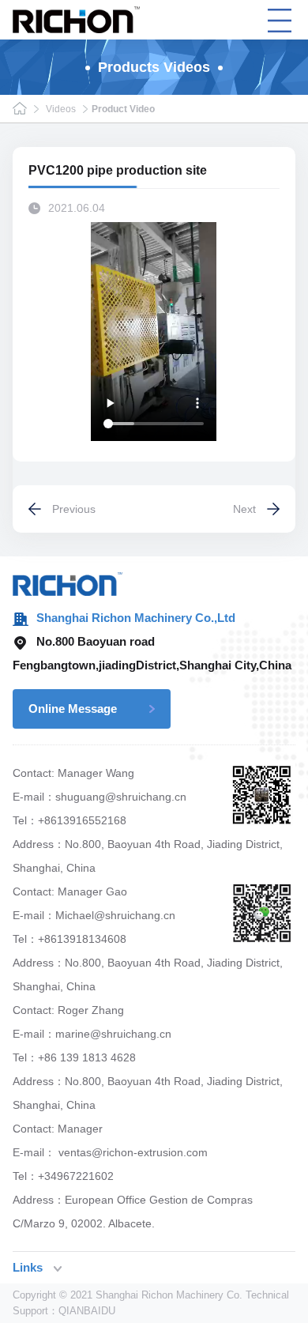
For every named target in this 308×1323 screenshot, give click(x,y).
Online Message (72, 708)
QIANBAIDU (86, 1311)
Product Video (123, 109)
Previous (74, 509)
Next (244, 509)
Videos (61, 109)
